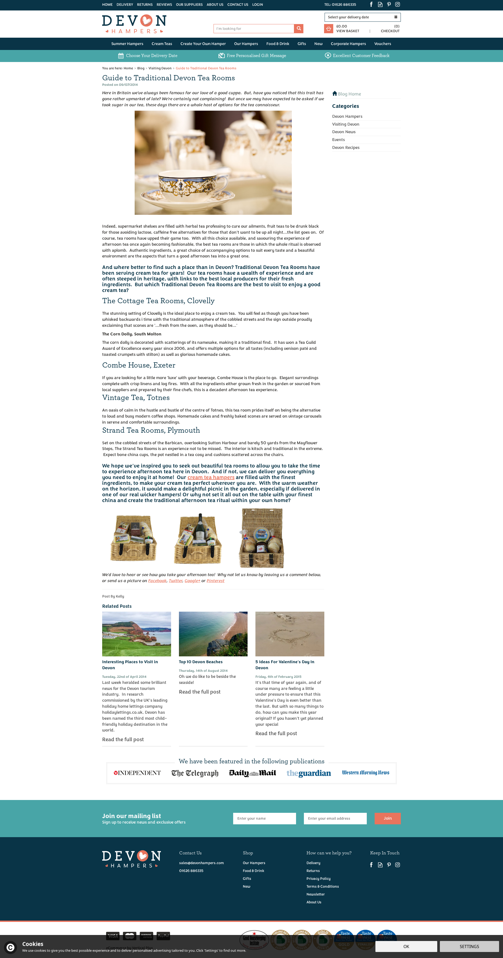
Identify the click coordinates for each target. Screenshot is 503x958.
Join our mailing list (143, 818)
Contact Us (237, 4)
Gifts (247, 878)
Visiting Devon (345, 124)
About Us (314, 902)
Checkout (390, 31)
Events (338, 139)
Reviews (164, 4)
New (246, 886)
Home (107, 4)
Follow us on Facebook (371, 4)
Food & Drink (253, 871)
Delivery (313, 863)
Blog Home (349, 94)
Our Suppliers (189, 4)
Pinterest (216, 580)
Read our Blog (380, 4)
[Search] (298, 28)
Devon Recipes (345, 147)
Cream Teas (162, 43)
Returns (313, 871)
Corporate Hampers (348, 43)
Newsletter (316, 894)
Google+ (192, 580)
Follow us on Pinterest (389, 4)
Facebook (157, 580)
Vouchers (382, 43)
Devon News (344, 131)
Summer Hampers (127, 43)
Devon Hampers (347, 116)
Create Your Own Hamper (203, 43)
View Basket (347, 31)
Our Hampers (254, 863)
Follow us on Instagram (397, 4)
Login (257, 4)
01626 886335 (191, 871)
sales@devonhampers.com (201, 863)
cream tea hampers (211, 477)
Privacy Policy (319, 878)
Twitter (175, 580)
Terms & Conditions (323, 886)
